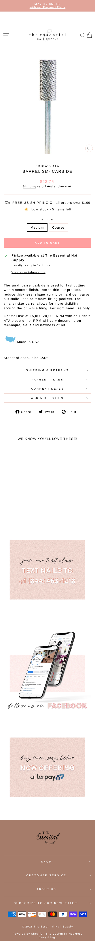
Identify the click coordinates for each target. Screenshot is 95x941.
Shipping (29, 186)
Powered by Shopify (28, 933)
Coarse (58, 227)
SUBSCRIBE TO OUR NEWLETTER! (46, 903)
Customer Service (46, 875)
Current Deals (47, 388)
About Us (46, 889)
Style (47, 219)
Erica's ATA (48, 166)
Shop (46, 861)
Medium (37, 227)
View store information (28, 272)
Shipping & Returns (47, 370)
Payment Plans (48, 379)
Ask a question (47, 397)
